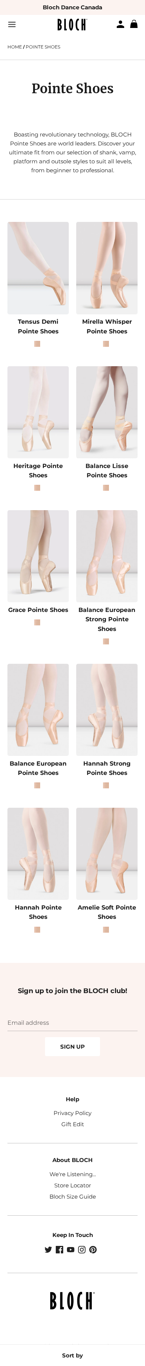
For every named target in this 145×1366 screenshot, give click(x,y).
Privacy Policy (72, 1113)
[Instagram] (82, 1250)
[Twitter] (49, 1250)
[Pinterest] (93, 1250)
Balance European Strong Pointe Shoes (106, 619)
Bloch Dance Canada (72, 7)
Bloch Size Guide (72, 1196)
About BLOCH (72, 1160)
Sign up (72, 1046)
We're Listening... (72, 1174)
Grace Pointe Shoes (38, 609)
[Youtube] (71, 1250)
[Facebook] (60, 1250)
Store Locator (72, 1185)
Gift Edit (72, 1124)
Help (72, 1099)
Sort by (72, 1355)
